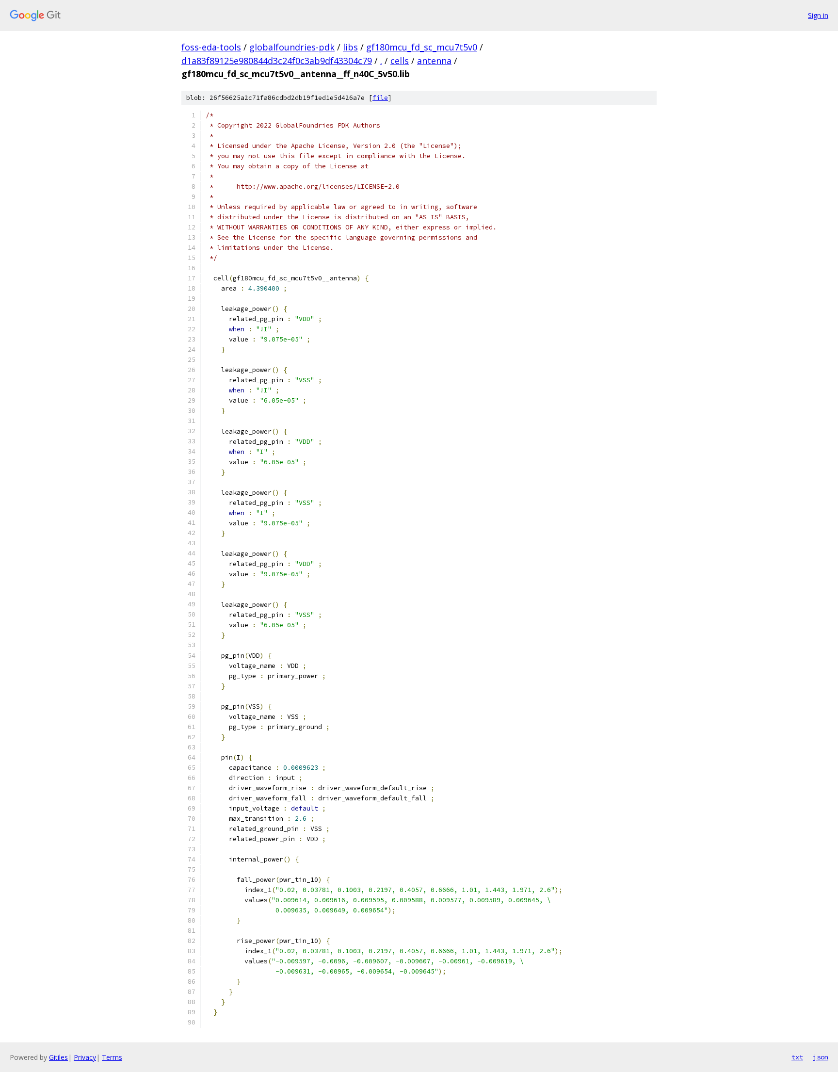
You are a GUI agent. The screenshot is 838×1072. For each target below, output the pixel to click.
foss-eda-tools (211, 47)
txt (797, 1057)
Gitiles (58, 1057)
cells (399, 60)
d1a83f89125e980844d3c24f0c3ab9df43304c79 (276, 60)
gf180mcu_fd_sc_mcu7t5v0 (421, 47)
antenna (434, 60)
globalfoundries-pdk (292, 47)
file (380, 98)
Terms (112, 1057)
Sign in (818, 15)
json (820, 1057)
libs (350, 47)
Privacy (85, 1057)
